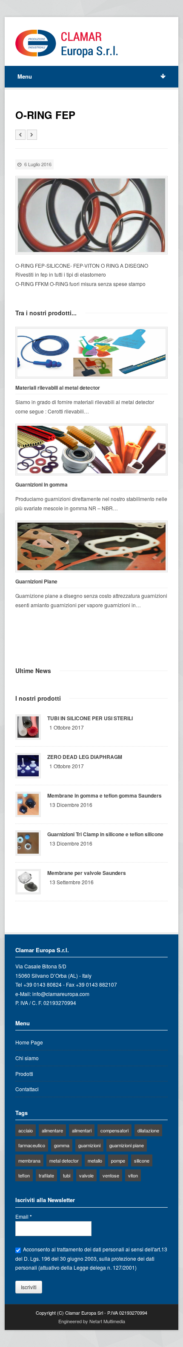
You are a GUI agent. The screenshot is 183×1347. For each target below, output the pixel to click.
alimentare (52, 1130)
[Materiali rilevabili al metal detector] (91, 353)
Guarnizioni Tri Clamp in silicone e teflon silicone (105, 834)
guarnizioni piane (126, 1145)
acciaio (25, 1130)
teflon (24, 1175)
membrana (29, 1160)
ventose (111, 1175)
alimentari (82, 1130)
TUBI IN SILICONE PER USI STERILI (90, 718)
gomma (61, 1145)
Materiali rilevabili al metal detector (57, 387)
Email (23, 1216)
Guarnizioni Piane (36, 581)
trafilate (46, 1175)
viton (133, 1175)
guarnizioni (89, 1145)
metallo (95, 1160)
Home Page (29, 1042)
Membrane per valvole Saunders (86, 873)
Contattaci (27, 1088)
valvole (86, 1175)
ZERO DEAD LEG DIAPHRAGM (84, 757)
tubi (66, 1175)
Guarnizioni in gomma (41, 484)
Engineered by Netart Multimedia (91, 1321)
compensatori (114, 1130)
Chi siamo (27, 1057)
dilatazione (148, 1130)
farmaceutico (31, 1145)
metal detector (64, 1160)
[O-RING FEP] (92, 215)
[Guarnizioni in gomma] (91, 449)
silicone (141, 1160)
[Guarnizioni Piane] (91, 546)
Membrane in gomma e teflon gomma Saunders (104, 795)
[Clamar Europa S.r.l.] (66, 44)
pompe (118, 1160)
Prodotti (24, 1073)
